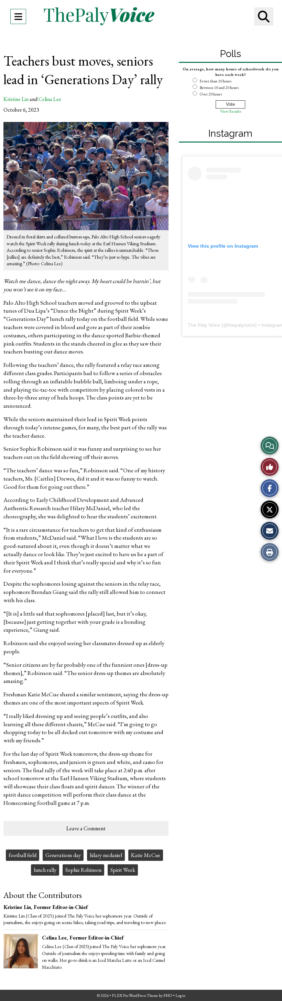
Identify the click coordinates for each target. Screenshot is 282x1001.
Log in (180, 995)
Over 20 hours (210, 94)
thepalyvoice (241, 325)
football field (22, 855)
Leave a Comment (86, 828)
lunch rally (45, 870)
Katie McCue (145, 855)
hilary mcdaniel (106, 855)
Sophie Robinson (83, 870)
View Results (230, 111)
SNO (167, 995)
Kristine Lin (16, 99)
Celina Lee (50, 99)
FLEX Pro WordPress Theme (135, 995)
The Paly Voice (204, 325)
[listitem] (105, 957)
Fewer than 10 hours (215, 81)
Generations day (63, 855)
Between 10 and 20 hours (219, 87)
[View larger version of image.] (86, 176)
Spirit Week (122, 870)
